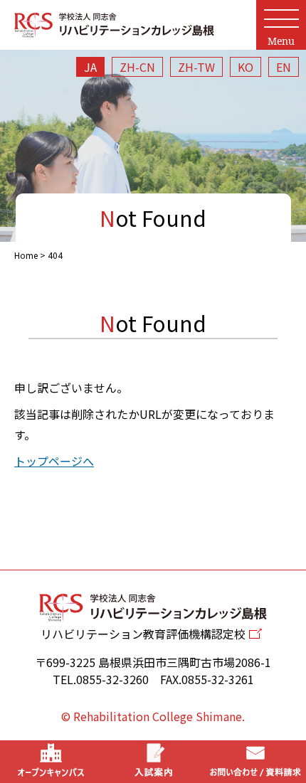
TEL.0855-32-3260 (101, 679)
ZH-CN (137, 66)
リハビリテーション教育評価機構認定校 (143, 633)
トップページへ (54, 460)
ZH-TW (196, 66)
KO (245, 66)
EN (283, 66)
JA (90, 66)
